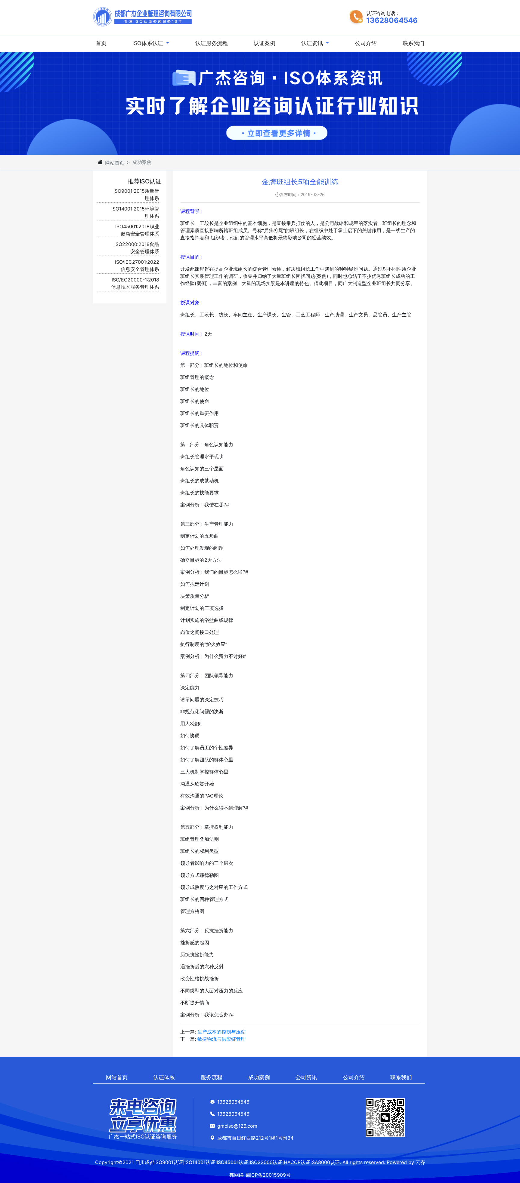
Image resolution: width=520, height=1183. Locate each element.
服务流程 (211, 1077)
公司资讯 (306, 1077)
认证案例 (264, 43)
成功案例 (259, 1077)
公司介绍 (366, 43)
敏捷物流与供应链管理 (221, 1039)
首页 (102, 43)
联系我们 (413, 43)
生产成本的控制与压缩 (221, 1032)
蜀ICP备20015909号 (268, 1175)
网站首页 (114, 163)
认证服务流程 (211, 43)
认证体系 (164, 1077)
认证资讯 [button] (312, 43)
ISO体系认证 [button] (148, 43)
